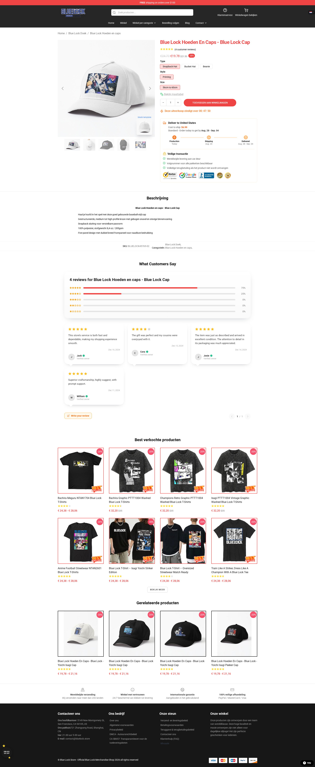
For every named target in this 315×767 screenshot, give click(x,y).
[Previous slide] (62, 88)
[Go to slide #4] (123, 145)
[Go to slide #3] (106, 145)
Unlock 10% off (7, 752)
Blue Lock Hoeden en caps (105, 33)
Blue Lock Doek (77, 33)
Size (162, 82)
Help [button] (309, 763)
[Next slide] (149, 88)
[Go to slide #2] (89, 145)
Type (162, 61)
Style (162, 71)
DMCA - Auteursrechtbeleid (123, 734)
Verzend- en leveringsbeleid (174, 720)
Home (61, 33)
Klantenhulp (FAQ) (169, 739)
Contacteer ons (168, 734)
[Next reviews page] (248, 416)
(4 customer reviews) (185, 49)
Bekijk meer (157, 590)
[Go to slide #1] (72, 145)
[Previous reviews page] (232, 416)
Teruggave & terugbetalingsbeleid (177, 729)
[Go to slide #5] (140, 145)
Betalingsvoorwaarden (172, 725)
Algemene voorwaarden (122, 725)
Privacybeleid (116, 729)
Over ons (114, 720)
